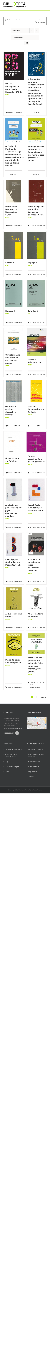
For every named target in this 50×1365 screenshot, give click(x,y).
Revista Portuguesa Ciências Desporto (11, 755)
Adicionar (10, 113)
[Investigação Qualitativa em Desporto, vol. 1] (36, 489)
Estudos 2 (33, 311)
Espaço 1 (9, 262)
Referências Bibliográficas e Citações (36, 755)
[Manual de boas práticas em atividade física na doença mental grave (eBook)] (36, 643)
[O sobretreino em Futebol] (14, 443)
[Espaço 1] (14, 245)
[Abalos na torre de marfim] (36, 598)
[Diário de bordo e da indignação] (14, 644)
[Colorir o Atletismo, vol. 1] (36, 342)
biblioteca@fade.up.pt (15, 728)
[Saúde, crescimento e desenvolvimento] (36, 442)
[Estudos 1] (14, 293)
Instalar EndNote (33, 767)
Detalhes (19, 113)
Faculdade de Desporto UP (13, 749)
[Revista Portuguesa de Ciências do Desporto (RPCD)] (14, 66)
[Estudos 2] (36, 293)
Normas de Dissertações (35, 749)
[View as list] (27, 43)
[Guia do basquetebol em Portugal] (36, 391)
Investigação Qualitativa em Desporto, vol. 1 (35, 508)
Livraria (7, 772)
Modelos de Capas (34, 762)
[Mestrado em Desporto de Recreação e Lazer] (14, 191)
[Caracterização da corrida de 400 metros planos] (14, 339)
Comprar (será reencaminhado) (33, 685)
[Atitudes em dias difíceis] (14, 598)
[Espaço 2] (36, 245)
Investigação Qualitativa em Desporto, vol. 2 (12, 562)
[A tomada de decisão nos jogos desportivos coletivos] (36, 544)
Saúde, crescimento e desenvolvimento (36, 459)
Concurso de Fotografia (12, 767)
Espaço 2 (32, 262)
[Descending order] (37, 30)
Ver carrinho (41, 22)
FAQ (6, 762)
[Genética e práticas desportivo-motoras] (14, 391)
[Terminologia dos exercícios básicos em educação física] (36, 191)
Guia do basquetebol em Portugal (36, 409)
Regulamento (32, 772)
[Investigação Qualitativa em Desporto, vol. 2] (14, 544)
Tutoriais (30, 777)
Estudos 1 (10, 311)
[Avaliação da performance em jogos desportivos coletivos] (14, 489)
